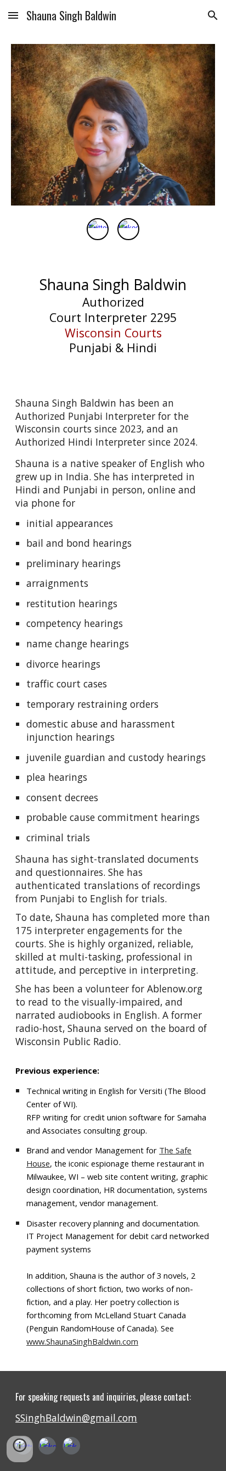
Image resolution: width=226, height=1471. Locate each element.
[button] (13, 15)
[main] (113, 318)
